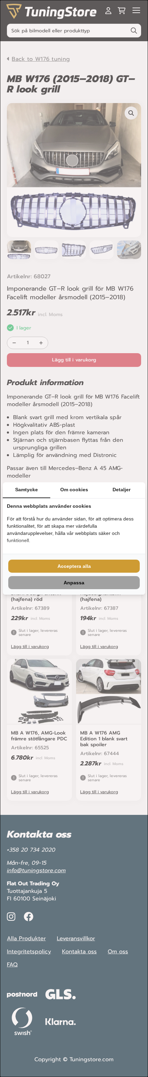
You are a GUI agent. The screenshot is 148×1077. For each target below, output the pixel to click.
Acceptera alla (74, 566)
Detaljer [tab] (121, 489)
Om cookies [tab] (74, 489)
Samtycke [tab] (26, 489)
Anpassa (74, 582)
